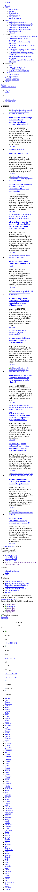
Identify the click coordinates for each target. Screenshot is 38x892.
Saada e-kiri (4, 617)
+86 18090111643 (11, 677)
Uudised (7, 72)
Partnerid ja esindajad (12, 78)
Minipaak (12, 33)
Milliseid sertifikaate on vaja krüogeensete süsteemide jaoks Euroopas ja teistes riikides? (20, 378)
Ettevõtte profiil (14, 9)
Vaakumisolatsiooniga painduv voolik (21, 24)
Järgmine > (9, 546)
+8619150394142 (11, 559)
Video (7, 81)
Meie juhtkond (13, 17)
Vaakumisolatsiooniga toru (17, 22)
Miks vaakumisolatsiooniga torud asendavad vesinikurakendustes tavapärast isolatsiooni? (20, 121)
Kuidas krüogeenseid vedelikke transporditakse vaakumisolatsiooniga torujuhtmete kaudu (19, 447)
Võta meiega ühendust (12, 80)
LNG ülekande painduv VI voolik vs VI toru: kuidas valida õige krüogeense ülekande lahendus (20, 225)
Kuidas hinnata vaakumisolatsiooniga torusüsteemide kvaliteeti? (19, 520)
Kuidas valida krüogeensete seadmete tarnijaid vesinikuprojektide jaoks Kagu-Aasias (20, 187)
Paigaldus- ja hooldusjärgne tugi (19, 71)
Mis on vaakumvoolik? (18, 153)
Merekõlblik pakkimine (16, 69)
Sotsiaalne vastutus (15, 18)
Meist (6, 8)
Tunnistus (12, 11)
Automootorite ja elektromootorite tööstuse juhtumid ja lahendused (22, 50)
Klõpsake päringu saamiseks (10, 599)
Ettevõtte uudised (14, 74)
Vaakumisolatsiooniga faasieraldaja (20, 29)
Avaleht (7, 6)
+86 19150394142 (11, 557)
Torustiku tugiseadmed (16, 31)
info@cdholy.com (11, 555)
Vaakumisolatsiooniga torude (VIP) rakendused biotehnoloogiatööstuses (19, 481)
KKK (11, 65)
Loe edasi (12, 146)
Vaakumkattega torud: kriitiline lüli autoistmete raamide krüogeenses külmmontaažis (19, 301)
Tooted (7, 20)
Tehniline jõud (13, 13)
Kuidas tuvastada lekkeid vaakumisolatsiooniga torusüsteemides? (19, 340)
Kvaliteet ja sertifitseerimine (18, 67)
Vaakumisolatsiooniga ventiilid (18, 27)
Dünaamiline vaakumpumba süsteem (20, 26)
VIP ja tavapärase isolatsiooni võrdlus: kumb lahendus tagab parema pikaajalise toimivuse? (20, 416)
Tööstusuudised (14, 76)
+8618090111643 (11, 560)
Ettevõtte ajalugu (14, 15)
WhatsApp (4, 618)
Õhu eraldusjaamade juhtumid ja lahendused (23, 36)
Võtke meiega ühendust (8, 87)
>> (14, 546)
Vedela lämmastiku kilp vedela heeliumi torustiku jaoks (19, 263)
